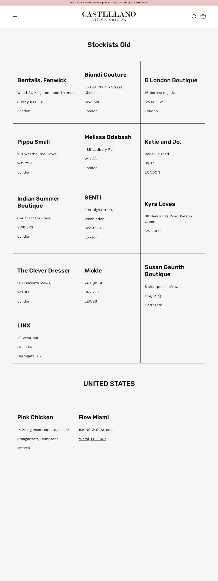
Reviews (160, 554)
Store (118, 531)
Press (118, 517)
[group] (109, 3)
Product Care (84, 502)
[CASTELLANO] (109, 16)
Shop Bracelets (166, 502)
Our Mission (123, 509)
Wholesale (82, 535)
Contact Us (123, 524)
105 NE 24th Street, (96, 430)
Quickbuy (161, 546)
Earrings (160, 524)
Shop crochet (165, 531)
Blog (117, 502)
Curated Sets (165, 509)
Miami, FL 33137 (92, 439)
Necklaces (162, 517)
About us (161, 539)
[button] (194, 17)
